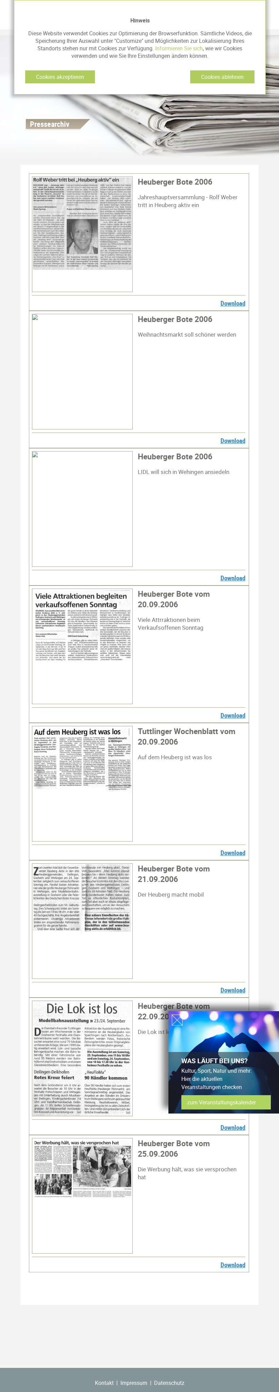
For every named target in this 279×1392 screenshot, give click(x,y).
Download (232, 303)
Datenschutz (169, 1383)
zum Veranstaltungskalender (221, 1102)
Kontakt (104, 1383)
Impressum (133, 1383)
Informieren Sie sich (179, 48)
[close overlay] (177, 1020)
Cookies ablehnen (222, 77)
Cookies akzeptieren (60, 77)
